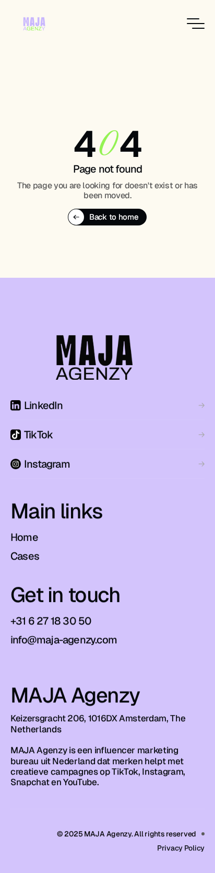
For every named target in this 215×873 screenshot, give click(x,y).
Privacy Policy (181, 847)
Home (24, 537)
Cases (24, 556)
